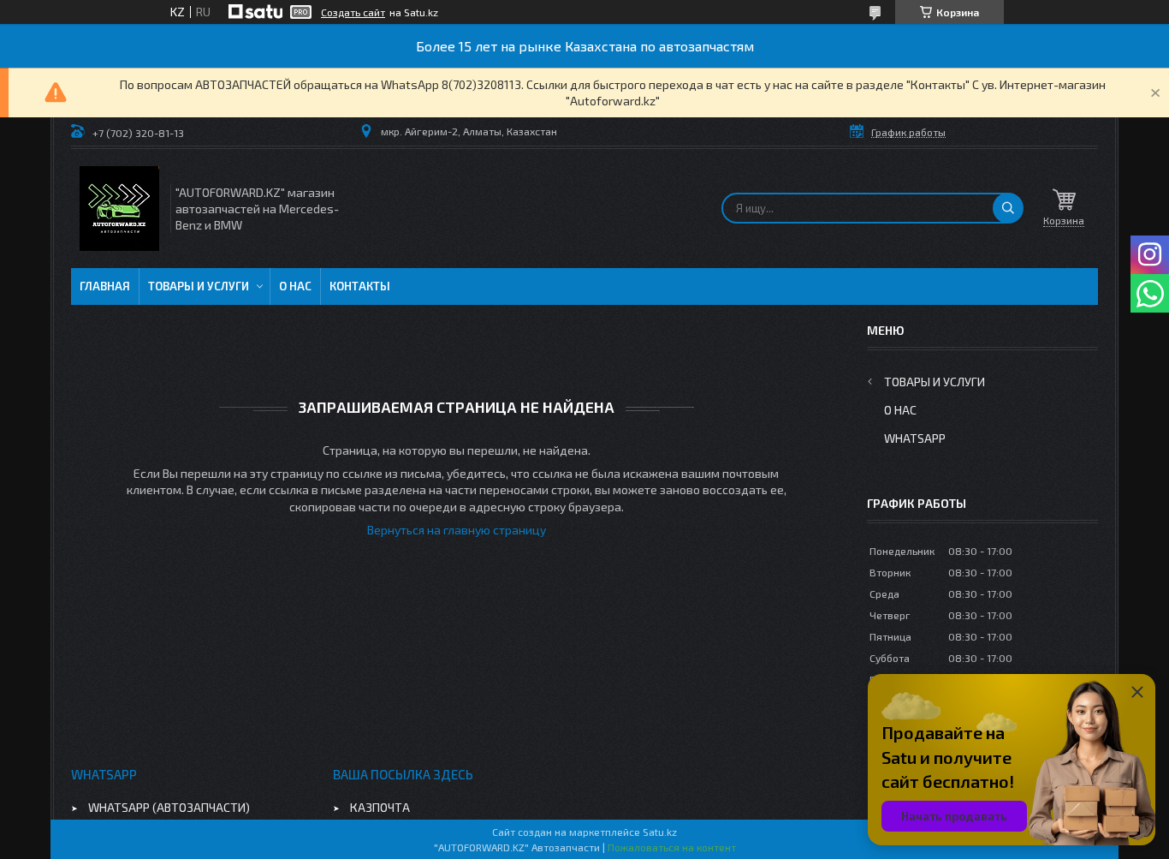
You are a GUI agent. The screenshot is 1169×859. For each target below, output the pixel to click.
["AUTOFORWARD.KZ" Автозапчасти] (119, 208)
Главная (105, 286)
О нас (295, 286)
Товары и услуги (198, 286)
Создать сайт (353, 12)
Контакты (359, 286)
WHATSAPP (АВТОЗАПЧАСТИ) (169, 807)
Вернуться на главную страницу (456, 529)
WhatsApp (915, 438)
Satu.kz (660, 832)
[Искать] (1008, 208)
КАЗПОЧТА (380, 807)
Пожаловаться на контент (672, 847)
